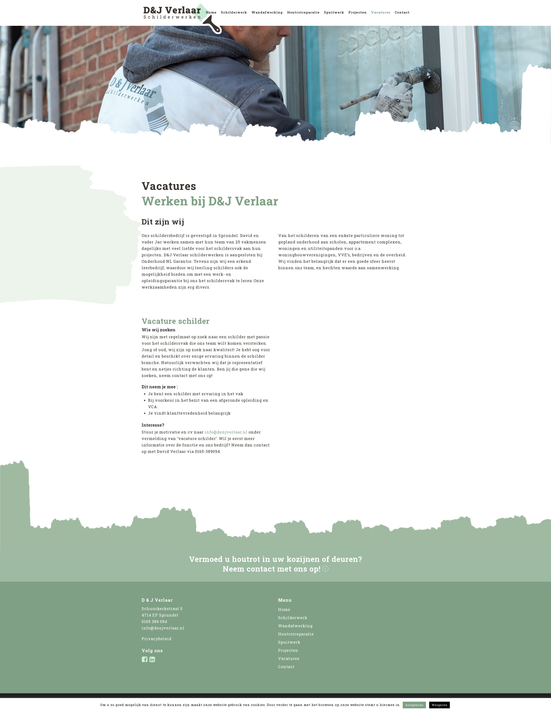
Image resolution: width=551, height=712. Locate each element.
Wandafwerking (267, 12)
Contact (402, 12)
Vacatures (380, 12)
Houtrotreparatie (303, 12)
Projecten (357, 12)
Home (211, 12)
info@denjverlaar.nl (226, 432)
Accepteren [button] (414, 705)
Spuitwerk (334, 12)
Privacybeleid (157, 638)
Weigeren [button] (439, 705)
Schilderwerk (234, 12)
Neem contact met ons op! (272, 569)
